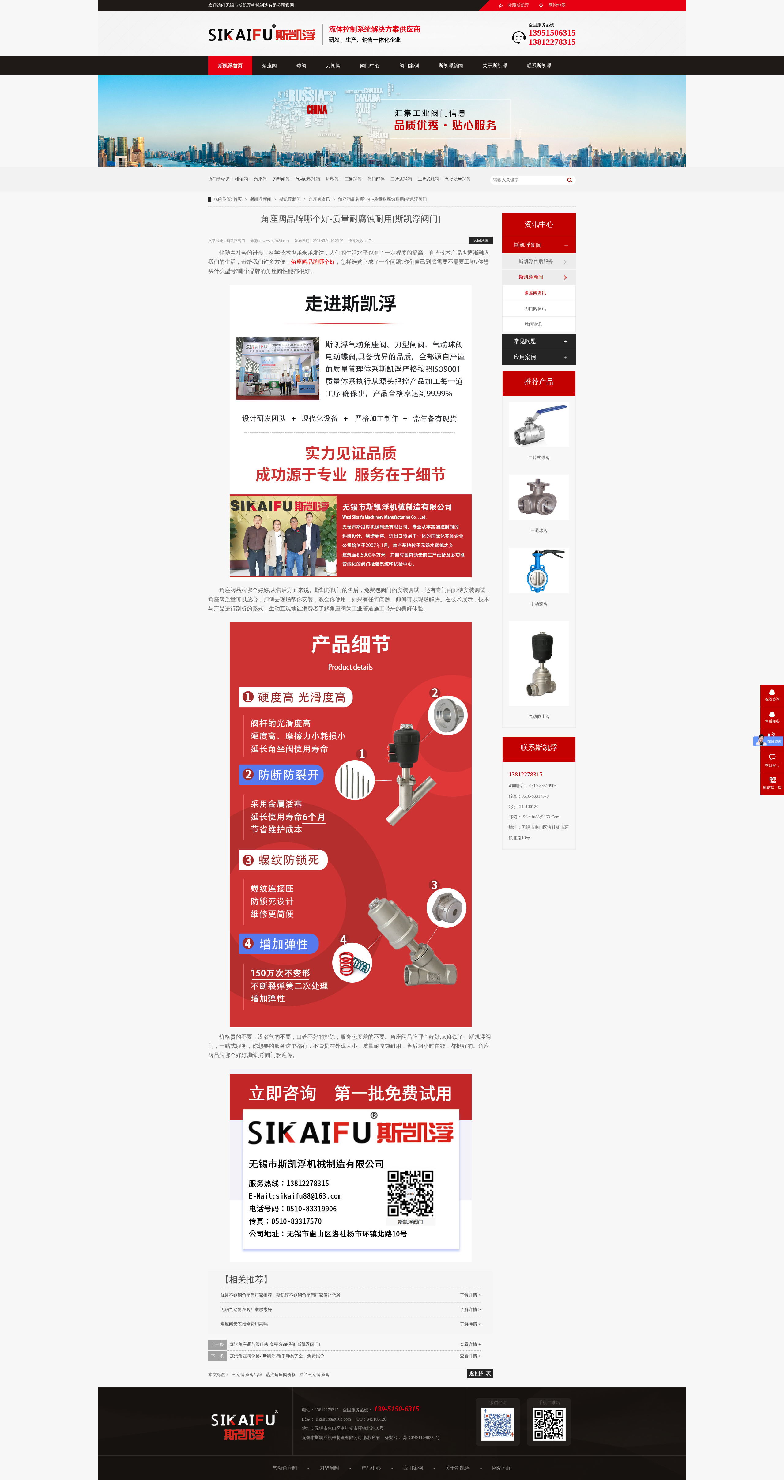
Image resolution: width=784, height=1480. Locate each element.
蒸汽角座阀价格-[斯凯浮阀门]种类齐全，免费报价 (277, 1356)
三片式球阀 (401, 179)
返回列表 (480, 240)
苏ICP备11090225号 (421, 1437)
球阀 (301, 65)
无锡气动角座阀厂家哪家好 (246, 1309)
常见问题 (525, 341)
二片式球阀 (428, 179)
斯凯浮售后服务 (536, 261)
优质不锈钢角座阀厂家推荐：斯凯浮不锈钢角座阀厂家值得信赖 (281, 1295)
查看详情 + (470, 1344)
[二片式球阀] (539, 424)
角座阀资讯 (320, 199)
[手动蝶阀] (539, 570)
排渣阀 (241, 179)
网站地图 (557, 5)
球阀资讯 (533, 324)
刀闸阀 (333, 65)
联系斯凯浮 (539, 65)
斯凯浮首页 (230, 65)
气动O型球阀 (308, 179)
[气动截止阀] (539, 663)
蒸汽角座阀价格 (281, 1374)
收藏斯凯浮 (518, 5)
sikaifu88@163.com (541, 817)
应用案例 (525, 357)
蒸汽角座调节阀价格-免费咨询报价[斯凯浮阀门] (275, 1344)
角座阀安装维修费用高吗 (244, 1324)
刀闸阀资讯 (535, 308)
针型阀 (332, 179)
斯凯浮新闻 (451, 65)
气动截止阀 (539, 716)
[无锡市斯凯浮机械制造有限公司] (261, 39)
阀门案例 (409, 65)
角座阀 (269, 65)
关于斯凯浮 (495, 65)
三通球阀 (353, 179)
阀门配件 (376, 179)
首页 (238, 199)
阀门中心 (370, 65)
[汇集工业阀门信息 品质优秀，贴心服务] (392, 165)
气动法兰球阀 (458, 179)
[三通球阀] (539, 497)
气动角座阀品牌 (247, 1374)
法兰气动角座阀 (315, 1374)
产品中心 (371, 1468)
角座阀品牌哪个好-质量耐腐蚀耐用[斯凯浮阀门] (383, 199)
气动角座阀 (285, 1468)
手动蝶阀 (539, 604)
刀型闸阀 (281, 179)
